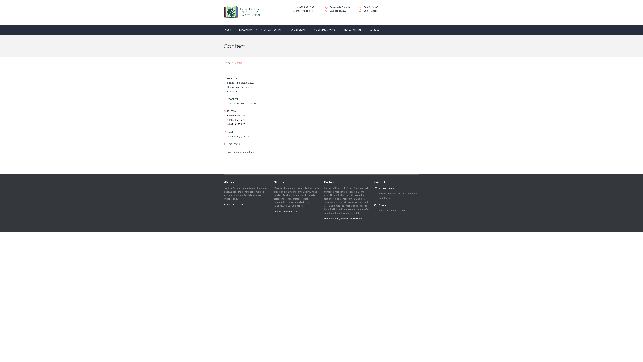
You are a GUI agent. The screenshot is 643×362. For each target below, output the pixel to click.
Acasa (227, 29)
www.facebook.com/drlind (240, 151)
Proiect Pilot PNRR (324, 29)
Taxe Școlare (297, 29)
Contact (374, 29)
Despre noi (245, 29)
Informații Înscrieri (271, 29)
